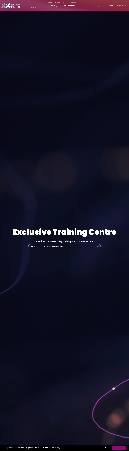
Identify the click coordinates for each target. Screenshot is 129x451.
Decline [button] (107, 448)
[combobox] (36, 246)
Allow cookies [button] (119, 448)
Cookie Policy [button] (55, 448)
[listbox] (115, 5)
